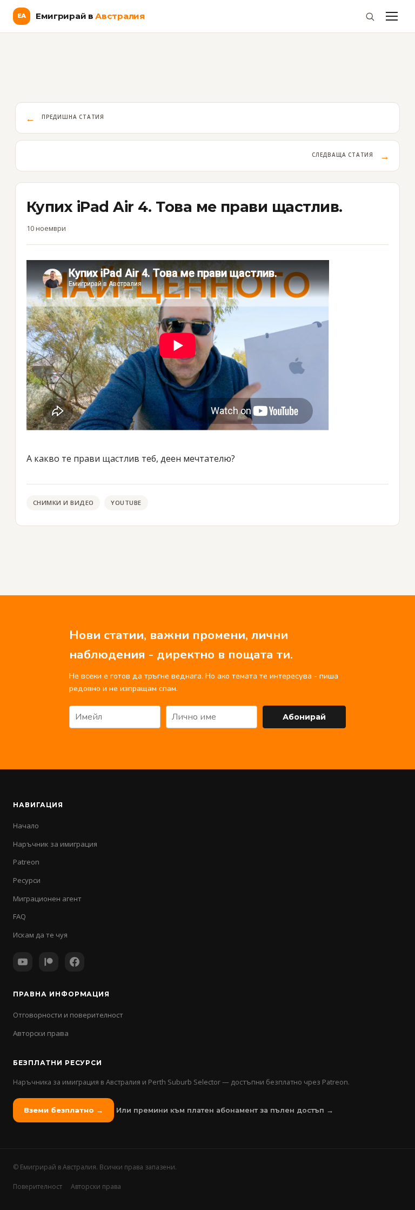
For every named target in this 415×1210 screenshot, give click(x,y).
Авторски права (41, 1033)
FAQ (19, 916)
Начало (26, 825)
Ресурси (27, 880)
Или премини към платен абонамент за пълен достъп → (224, 1110)
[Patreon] (48, 962)
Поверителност (37, 1186)
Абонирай (304, 717)
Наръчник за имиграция (55, 844)
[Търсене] (369, 16)
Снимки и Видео (63, 502)
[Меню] (391, 16)
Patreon (26, 862)
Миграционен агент (47, 898)
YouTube (126, 502)
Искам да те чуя (40, 935)
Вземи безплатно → (63, 1110)
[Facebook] (74, 962)
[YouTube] (22, 962)
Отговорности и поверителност (68, 1015)
